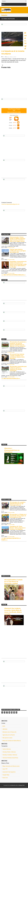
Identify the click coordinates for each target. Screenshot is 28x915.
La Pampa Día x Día (14, 785)
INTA (4, 726)
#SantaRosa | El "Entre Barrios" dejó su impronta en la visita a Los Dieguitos (17, 528)
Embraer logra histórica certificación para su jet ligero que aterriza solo (18, 251)
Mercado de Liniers (7, 737)
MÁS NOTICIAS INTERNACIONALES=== (15, 275)
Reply (3, 56)
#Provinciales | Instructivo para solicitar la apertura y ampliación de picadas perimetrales (18, 368)
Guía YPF (5, 769)
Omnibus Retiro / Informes (9, 752)
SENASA (5, 729)
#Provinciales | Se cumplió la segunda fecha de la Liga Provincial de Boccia (17, 504)
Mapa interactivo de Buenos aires (11, 766)
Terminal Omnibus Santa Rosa (10, 757)
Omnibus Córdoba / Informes (10, 754)
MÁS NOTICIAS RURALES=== (12, 378)
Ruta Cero (5, 777)
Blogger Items (22, 785)
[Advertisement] (14, 83)
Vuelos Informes (7, 749)
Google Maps (6, 774)
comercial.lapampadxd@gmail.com (10, 204)
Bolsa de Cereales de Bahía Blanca (12, 740)
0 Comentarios (9, 247)
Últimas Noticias (8, 18)
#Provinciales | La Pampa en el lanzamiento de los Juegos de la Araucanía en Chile (18, 516)
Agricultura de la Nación (9, 735)
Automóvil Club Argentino (9, 772)
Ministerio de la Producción (9, 732)
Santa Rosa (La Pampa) (14, 109)
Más (14, 247)
